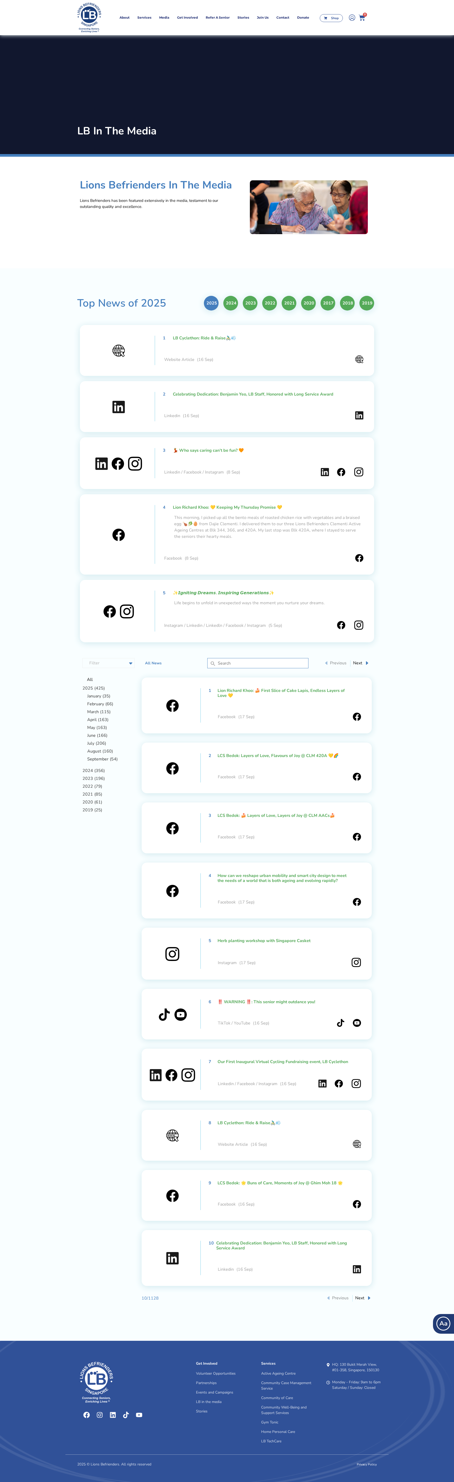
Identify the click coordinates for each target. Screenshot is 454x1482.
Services (144, 17)
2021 (289, 303)
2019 (367, 303)
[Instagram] (99, 1415)
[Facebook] (86, 1415)
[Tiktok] (125, 1415)
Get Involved (187, 17)
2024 (231, 303)
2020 (309, 303)
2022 (270, 303)
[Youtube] (139, 1415)
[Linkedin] (112, 1415)
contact (282, 17)
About (125, 17)
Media (164, 17)
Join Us (263, 17)
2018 (348, 303)
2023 (250, 303)
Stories (243, 17)
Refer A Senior (218, 17)
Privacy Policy (367, 1464)
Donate (303, 17)
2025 (212, 303)
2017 (328, 303)
